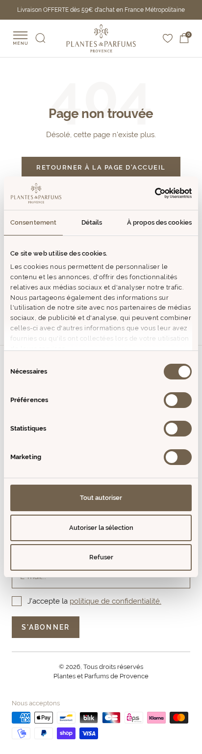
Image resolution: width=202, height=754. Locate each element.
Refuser (101, 557)
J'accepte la (94, 601)
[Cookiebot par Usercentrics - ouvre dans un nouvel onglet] (149, 193)
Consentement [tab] (33, 222)
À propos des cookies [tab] (159, 222)
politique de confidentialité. (115, 601)
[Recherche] (40, 38)
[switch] (178, 400)
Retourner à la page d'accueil (101, 167)
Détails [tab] (91, 222)
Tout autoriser (101, 497)
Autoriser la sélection (101, 527)
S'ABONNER (46, 627)
